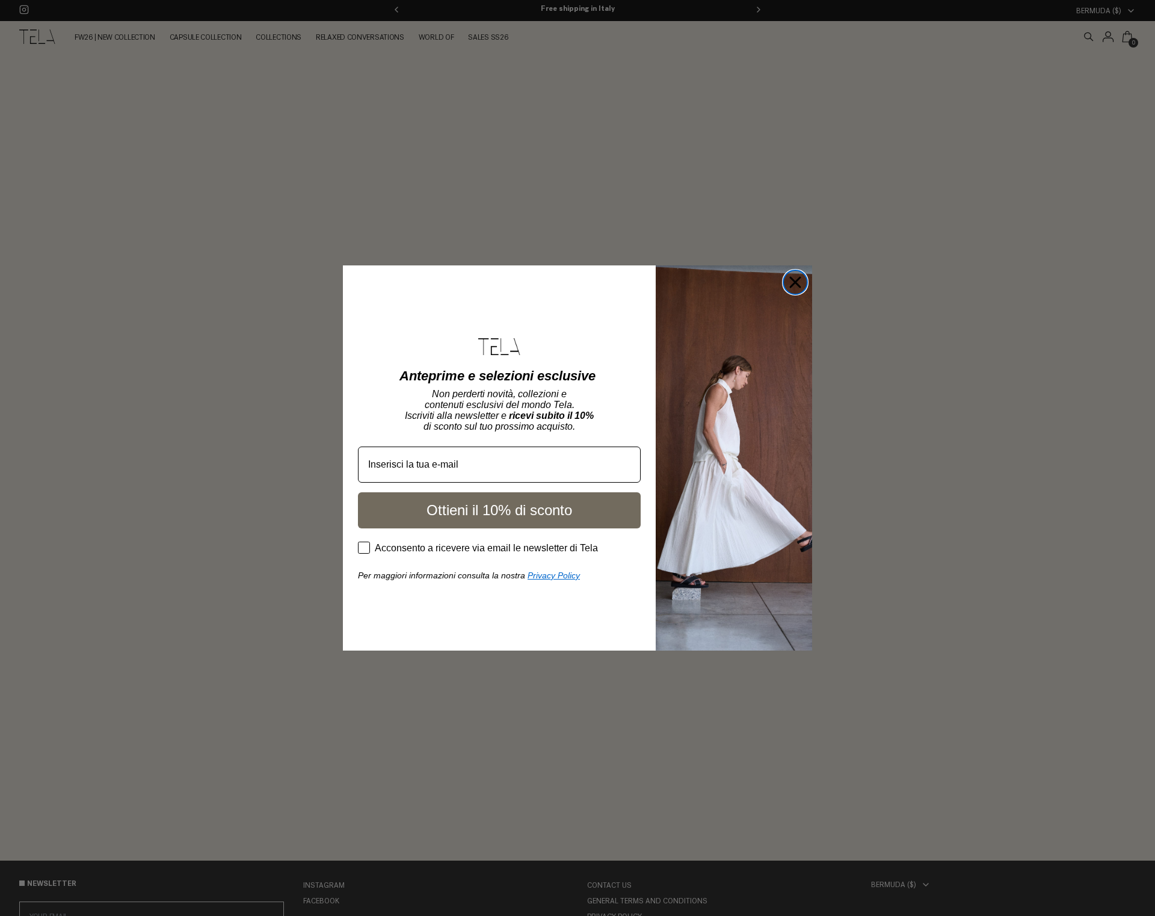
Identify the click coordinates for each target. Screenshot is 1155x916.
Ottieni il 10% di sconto (499, 510)
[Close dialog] (795, 282)
